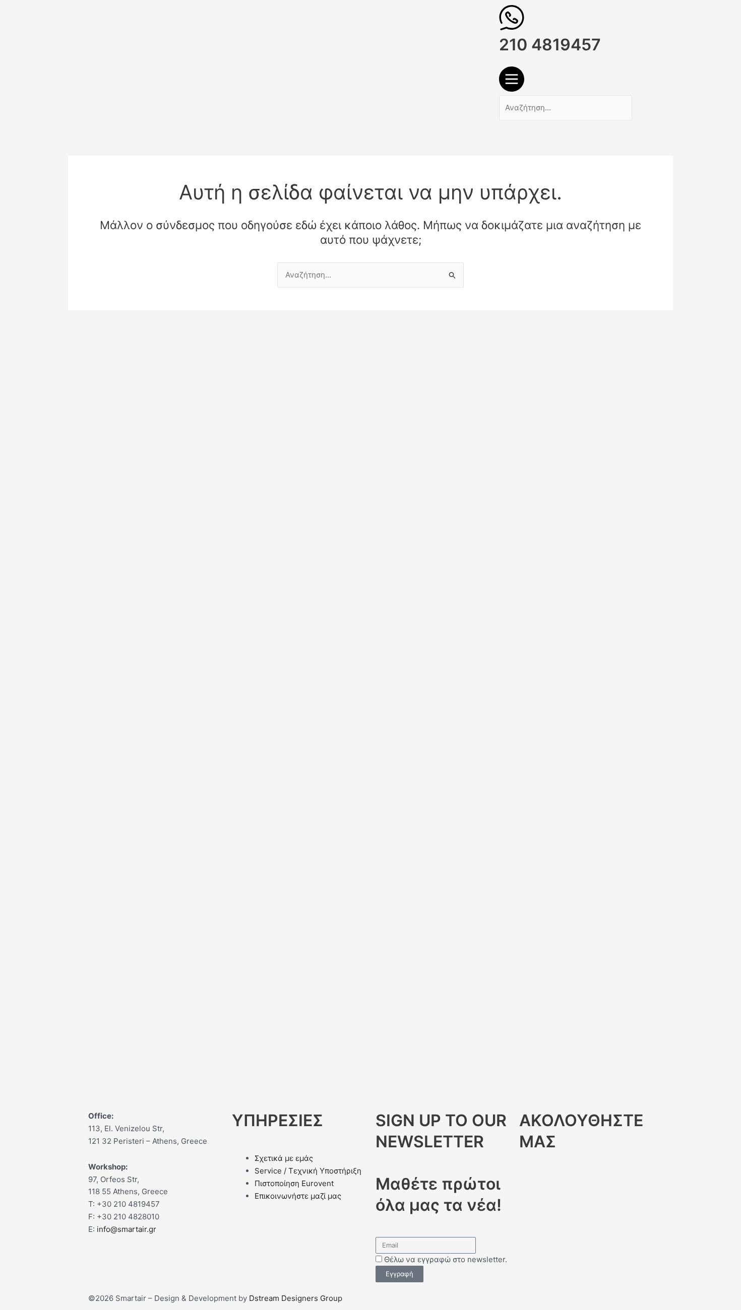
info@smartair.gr (126, 1229)
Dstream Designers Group (295, 1298)
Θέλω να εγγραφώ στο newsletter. (445, 1259)
